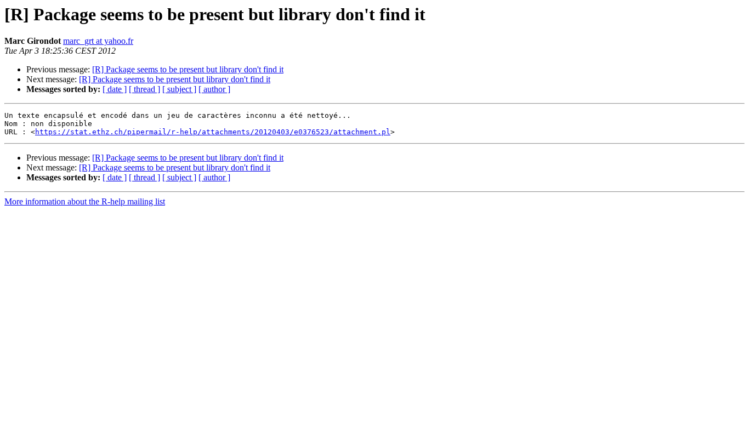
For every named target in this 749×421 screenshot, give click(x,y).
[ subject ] (179, 89)
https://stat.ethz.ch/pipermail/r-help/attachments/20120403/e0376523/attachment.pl (212, 132)
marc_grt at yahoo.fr (98, 40)
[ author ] (214, 89)
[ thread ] (144, 89)
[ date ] (115, 89)
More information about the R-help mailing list (84, 201)
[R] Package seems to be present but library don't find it (187, 69)
